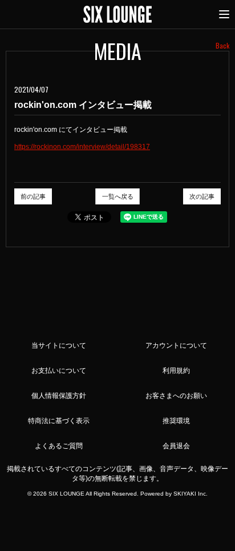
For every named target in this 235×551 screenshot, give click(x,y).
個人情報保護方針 (58, 396)
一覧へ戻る (117, 196)
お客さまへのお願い (176, 396)
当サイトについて (58, 345)
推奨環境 (176, 421)
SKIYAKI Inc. (190, 493)
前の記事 (33, 196)
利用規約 (176, 371)
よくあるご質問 (59, 446)
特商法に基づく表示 (59, 421)
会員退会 (176, 446)
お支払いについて (58, 371)
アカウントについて (176, 345)
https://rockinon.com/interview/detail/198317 (82, 147)
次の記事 (201, 196)
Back (222, 45)
